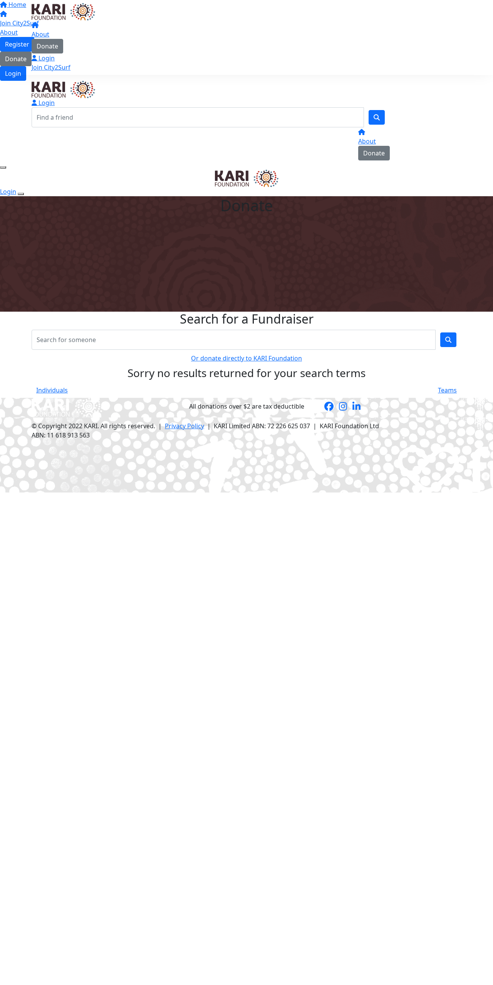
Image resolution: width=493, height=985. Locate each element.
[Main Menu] (3, 167)
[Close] (21, 194)
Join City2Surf (51, 67)
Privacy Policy (184, 426)
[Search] (377, 117)
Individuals (52, 390)
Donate (47, 46)
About (40, 34)
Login (46, 58)
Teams (447, 390)
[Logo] (63, 11)
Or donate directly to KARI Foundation (246, 358)
